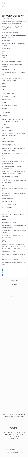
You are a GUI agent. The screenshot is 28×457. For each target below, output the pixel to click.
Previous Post (14, 280)
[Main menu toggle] (24, 4)
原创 (3, 19)
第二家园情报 (8, 19)
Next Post (14, 284)
